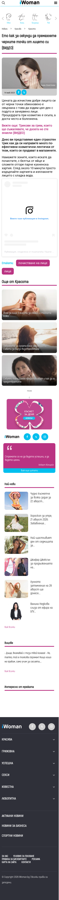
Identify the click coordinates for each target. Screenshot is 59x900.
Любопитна (9, 798)
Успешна (7, 763)
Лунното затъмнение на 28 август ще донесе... (41, 587)
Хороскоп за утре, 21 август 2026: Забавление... (41, 519)
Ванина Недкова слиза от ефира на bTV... (41, 607)
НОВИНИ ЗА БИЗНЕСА (14, 826)
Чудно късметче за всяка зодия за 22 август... (40, 497)
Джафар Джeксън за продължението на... (41, 563)
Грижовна (8, 751)
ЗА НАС (5, 856)
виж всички (10, 627)
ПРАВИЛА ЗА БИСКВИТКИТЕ (14, 859)
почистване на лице (32, 263)
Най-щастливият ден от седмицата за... (41, 541)
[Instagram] (45, 437)
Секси (5, 775)
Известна (8, 787)
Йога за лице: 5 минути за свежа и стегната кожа (27, 314)
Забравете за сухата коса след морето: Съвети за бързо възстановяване (25, 347)
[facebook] (27, 437)
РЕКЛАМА (36, 859)
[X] (36, 437)
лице (7, 271)
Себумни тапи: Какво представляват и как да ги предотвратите (29, 380)
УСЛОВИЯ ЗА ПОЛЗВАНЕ (23, 856)
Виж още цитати (29, 470)
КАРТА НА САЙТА (9, 862)
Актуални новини (12, 816)
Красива (7, 739)
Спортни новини (12, 836)
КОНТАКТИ (26, 862)
